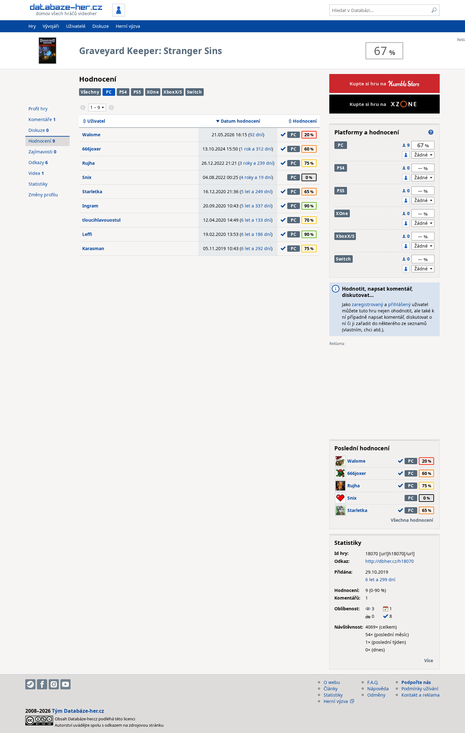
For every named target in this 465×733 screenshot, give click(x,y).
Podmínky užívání (419, 689)
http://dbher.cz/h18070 (389, 561)
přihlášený (399, 304)
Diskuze (100, 26)
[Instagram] (54, 684)
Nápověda (378, 689)
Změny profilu (43, 195)
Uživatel (96, 121)
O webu (332, 682)
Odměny (376, 695)
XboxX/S (173, 92)
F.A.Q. (373, 682)
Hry (32, 26)
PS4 (123, 92)
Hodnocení (305, 121)
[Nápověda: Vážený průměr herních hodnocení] (431, 132)
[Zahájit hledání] (434, 10)
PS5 (137, 92)
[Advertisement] (384, 390)
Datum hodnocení (240, 121)
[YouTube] (65, 684)
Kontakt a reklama (420, 695)
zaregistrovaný (367, 304)
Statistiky (37, 184)
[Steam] (30, 684)
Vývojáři (51, 26)
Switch (194, 92)
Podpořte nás (416, 682)
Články (331, 689)
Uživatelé (75, 26)
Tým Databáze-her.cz (78, 710)
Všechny (90, 92)
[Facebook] (42, 684)
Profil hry (37, 109)
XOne (153, 92)
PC (108, 92)
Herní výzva (128, 26)
